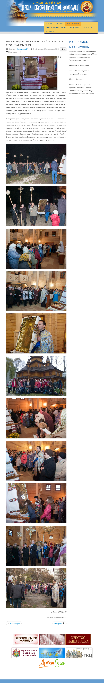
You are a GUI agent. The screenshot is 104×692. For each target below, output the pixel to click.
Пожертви (87, 27)
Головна (49, 24)
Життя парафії (73, 24)
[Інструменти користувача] (63, 49)
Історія (60, 24)
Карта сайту (51, 31)
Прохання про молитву (56, 27)
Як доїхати (74, 27)
